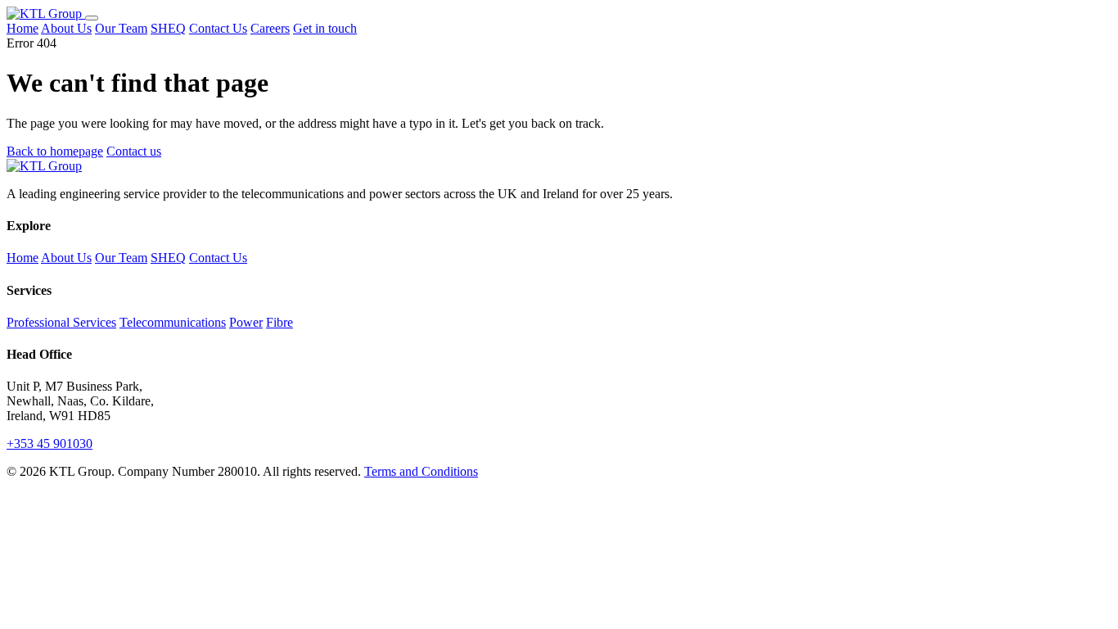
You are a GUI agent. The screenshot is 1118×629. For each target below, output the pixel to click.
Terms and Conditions (421, 471)
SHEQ (168, 28)
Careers (270, 28)
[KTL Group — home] (46, 13)
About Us (66, 28)
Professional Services (61, 322)
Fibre (279, 322)
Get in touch (325, 28)
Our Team (121, 28)
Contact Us (218, 28)
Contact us (133, 151)
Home (22, 28)
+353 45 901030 (49, 443)
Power (246, 322)
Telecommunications (172, 322)
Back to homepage (55, 151)
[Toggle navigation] (91, 18)
